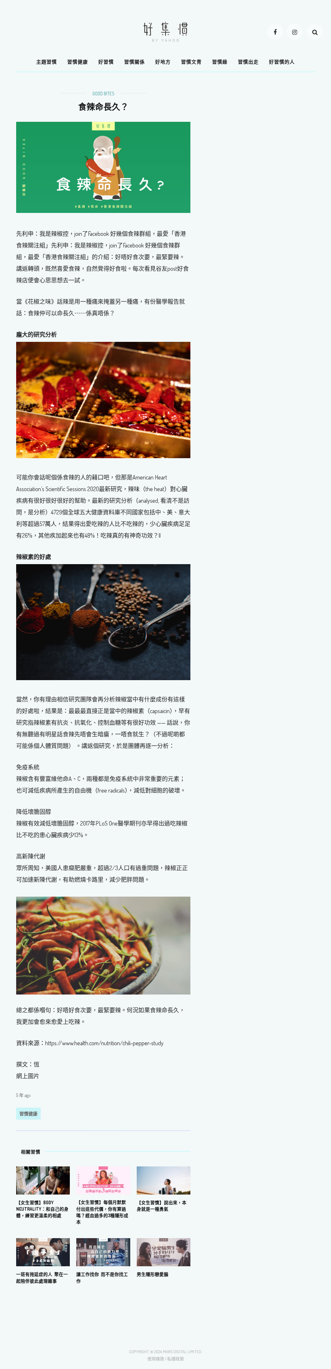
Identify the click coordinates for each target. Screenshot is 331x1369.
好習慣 (106, 62)
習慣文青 (191, 62)
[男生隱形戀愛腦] (163, 1251)
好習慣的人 (282, 62)
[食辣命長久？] (103, 166)
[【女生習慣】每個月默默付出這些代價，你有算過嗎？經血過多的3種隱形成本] (103, 1179)
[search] (315, 32)
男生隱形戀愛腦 (152, 1274)
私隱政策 (175, 1358)
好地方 (163, 62)
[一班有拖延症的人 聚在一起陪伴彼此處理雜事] (43, 1251)
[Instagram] (294, 32)
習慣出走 (248, 62)
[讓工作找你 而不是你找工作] (103, 1251)
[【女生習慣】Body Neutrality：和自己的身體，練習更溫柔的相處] (43, 1179)
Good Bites (103, 93)
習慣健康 (77, 62)
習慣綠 (220, 62)
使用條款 (155, 1358)
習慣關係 (134, 62)
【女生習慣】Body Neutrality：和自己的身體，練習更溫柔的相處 (42, 1209)
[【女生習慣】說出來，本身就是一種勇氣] (163, 1179)
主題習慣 (46, 62)
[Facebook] (275, 32)
